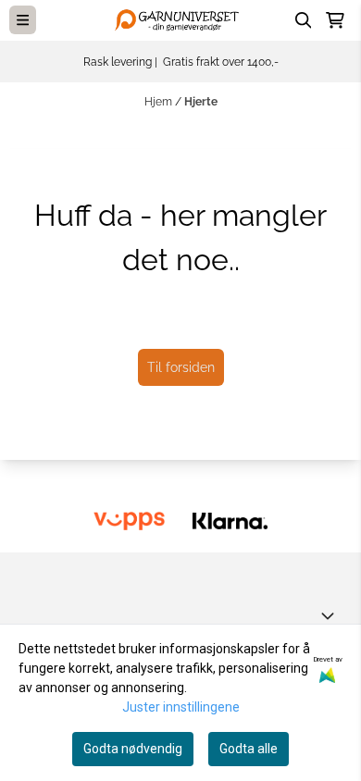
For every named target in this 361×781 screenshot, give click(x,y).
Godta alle (248, 748)
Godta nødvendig (132, 748)
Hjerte (201, 101)
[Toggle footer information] (331, 615)
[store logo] (180, 20)
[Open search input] (303, 20)
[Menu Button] (22, 20)
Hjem (159, 101)
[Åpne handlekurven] (335, 20)
